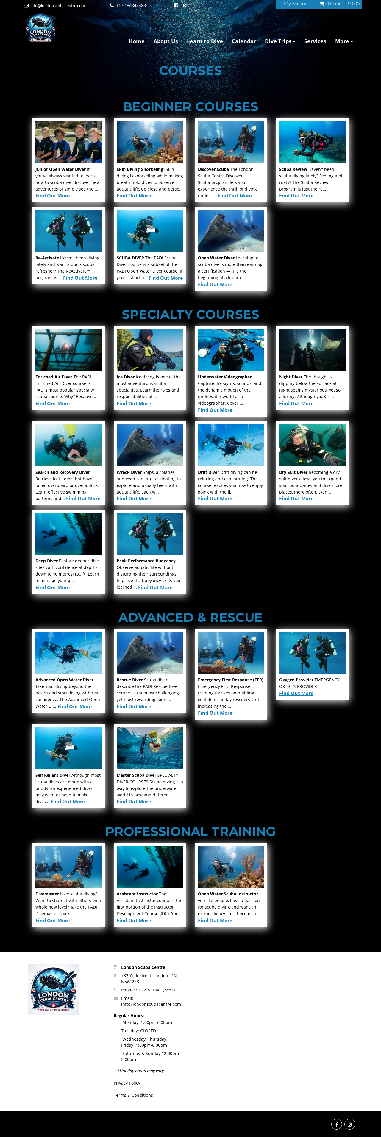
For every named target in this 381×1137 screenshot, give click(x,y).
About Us (166, 41)
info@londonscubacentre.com (57, 6)
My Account (296, 4)
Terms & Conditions (133, 1095)
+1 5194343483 (131, 6)
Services (315, 41)
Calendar (244, 41)
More (343, 41)
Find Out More (52, 195)
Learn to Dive (205, 41)
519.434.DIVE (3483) (155, 990)
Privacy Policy (127, 1083)
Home (137, 41)
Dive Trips (279, 41)
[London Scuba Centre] (41, 28)
